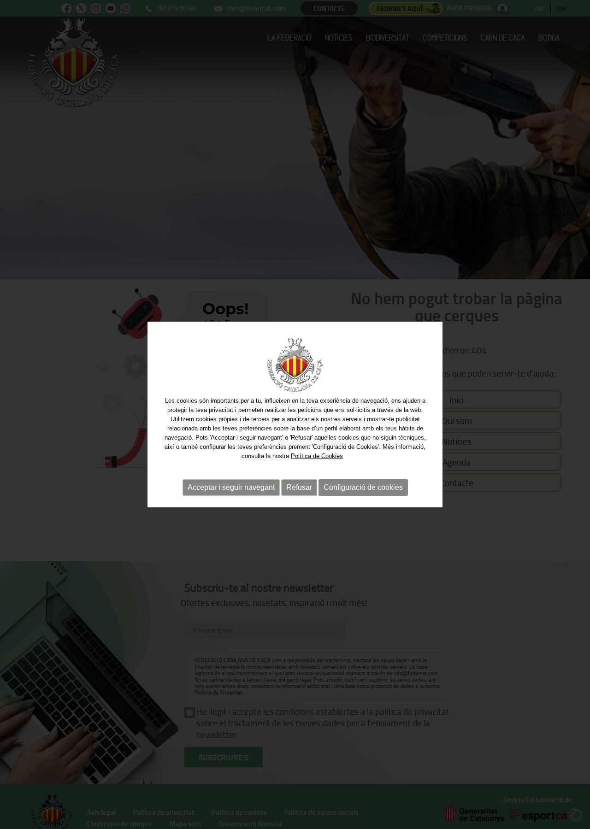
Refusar (299, 487)
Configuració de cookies (363, 487)
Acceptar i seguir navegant (231, 487)
